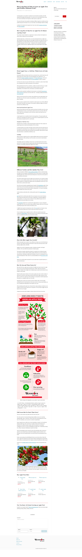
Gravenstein (20, 202)
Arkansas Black (24, 213)
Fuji (36, 208)
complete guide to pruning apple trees (29, 442)
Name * (19, 529)
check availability (22, 26)
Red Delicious (40, 185)
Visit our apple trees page (33, 507)
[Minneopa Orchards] (25, 2)
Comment (18, 517)
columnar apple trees (43, 25)
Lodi (17, 196)
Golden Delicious (43, 192)
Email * (31, 529)
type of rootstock (35, 79)
